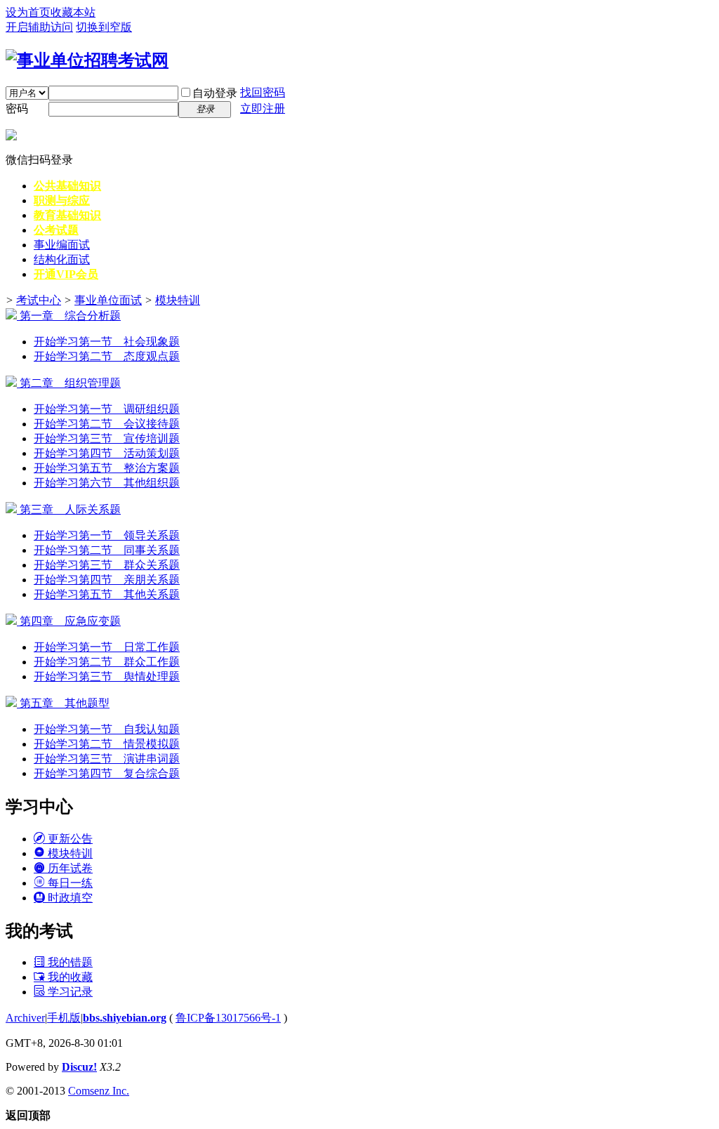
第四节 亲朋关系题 (107, 580)
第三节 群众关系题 (107, 565)
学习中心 (39, 807)
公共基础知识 (67, 186)
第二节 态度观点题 (107, 356)
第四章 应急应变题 (69, 621)
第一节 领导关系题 (107, 535)
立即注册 (262, 108)
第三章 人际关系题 (69, 509)
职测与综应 (62, 200)
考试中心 (38, 300)
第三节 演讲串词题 (107, 759)
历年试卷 (69, 868)
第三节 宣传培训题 (107, 438)
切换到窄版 (104, 27)
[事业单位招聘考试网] (87, 60)
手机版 (64, 1018)
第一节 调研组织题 (107, 409)
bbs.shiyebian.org (124, 1018)
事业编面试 (62, 245)
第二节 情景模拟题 (107, 744)
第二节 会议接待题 (107, 424)
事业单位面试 (108, 300)
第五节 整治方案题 (107, 468)
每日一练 (69, 883)
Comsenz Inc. (98, 1091)
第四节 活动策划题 (107, 453)
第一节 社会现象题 (107, 342)
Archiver (25, 1018)
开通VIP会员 (66, 274)
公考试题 (56, 230)
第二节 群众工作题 (107, 662)
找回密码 (262, 92)
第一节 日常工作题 (107, 647)
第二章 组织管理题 (69, 383)
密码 (17, 108)
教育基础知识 (67, 215)
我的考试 (39, 931)
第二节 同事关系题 (107, 550)
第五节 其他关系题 (107, 594)
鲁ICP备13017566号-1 (228, 1018)
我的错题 (69, 962)
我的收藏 (69, 977)
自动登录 (214, 93)
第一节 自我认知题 (107, 729)
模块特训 (177, 300)
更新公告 (69, 839)
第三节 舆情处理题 (107, 676)
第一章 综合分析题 (69, 316)
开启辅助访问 (39, 27)
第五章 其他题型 (63, 703)
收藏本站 (73, 12)
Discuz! (79, 1067)
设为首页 (28, 12)
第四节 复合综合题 (107, 773)
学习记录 (69, 992)
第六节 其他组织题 (107, 483)
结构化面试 (62, 259)
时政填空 (69, 898)
